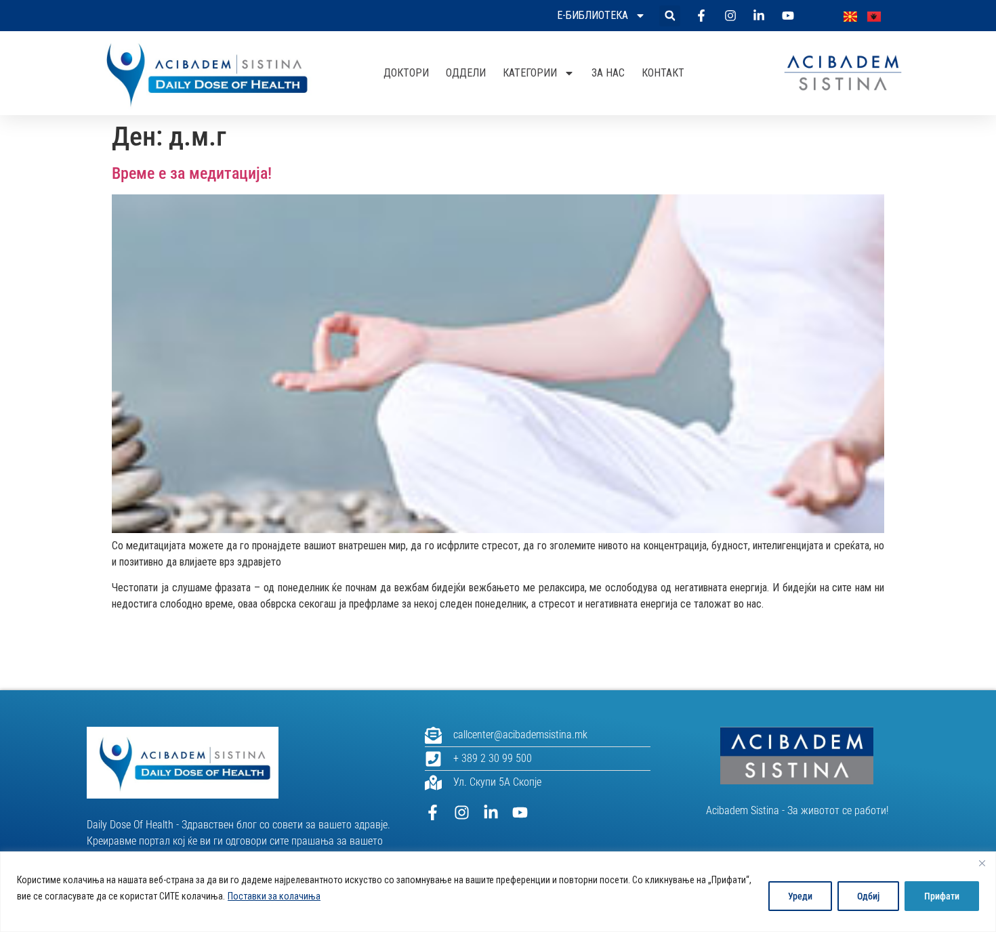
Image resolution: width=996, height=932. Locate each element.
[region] (498, 891)
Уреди (800, 896)
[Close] (982, 863)
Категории (530, 72)
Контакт (663, 72)
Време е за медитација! (192, 173)
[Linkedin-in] (491, 812)
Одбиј (868, 896)
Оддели (466, 72)
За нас (608, 72)
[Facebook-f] (432, 812)
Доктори (406, 72)
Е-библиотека (592, 15)
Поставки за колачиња (274, 896)
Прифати (941, 896)
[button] (669, 15)
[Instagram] (462, 812)
